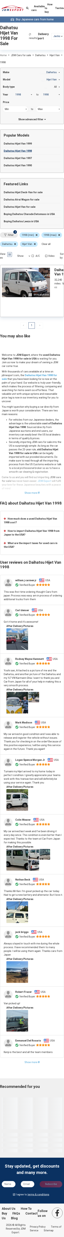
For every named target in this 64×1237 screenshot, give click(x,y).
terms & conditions (38, 1194)
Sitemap (49, 1230)
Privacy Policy (38, 1226)
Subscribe (51, 1184)
